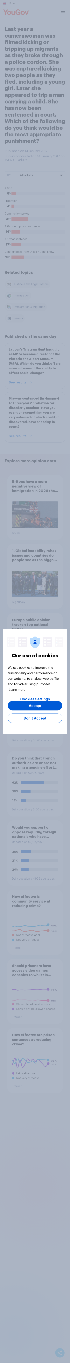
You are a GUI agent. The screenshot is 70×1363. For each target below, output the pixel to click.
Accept (35, 706)
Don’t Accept (35, 718)
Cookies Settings (35, 699)
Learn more (17, 689)
